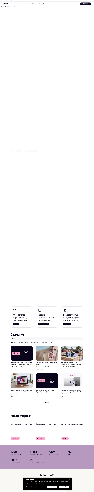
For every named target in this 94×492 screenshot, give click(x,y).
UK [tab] (22, 342)
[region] (47, 484)
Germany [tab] (31, 342)
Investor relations (16, 3)
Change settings (30, 487)
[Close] (69, 479)
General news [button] (39, 396)
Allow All (64, 486)
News (44, 3)
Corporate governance (26, 3)
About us (49, 3)
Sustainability (38, 3)
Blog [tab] (51, 342)
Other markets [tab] (45, 342)
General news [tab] (14, 342)
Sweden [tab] (26, 342)
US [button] (12, 369)
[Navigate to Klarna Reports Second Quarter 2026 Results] (47, 353)
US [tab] (19, 342)
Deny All (52, 486)
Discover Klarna (6, 0)
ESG (33, 3)
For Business (12, 0)
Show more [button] (46, 402)
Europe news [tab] (37, 342)
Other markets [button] (40, 369)
